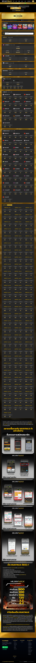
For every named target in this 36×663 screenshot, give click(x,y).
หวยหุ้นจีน (29, 641)
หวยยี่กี (15, 646)
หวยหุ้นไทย (29, 654)
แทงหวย (5, 424)
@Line (15, 657)
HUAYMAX (4, 616)
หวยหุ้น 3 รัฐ (29, 648)
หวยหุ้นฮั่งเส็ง (30, 644)
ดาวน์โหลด (28, 1)
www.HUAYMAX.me (20, 567)
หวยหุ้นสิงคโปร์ (30, 647)
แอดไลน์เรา (5, 647)
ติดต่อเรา (33, 1)
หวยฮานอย (5, 619)
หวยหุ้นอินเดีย (30, 651)
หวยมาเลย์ (15, 643)
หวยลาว (15, 641)
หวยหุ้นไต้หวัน (29, 643)
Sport (22, 1)
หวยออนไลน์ (13, 567)
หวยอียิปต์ (29, 653)
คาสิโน (19, 1)
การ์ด (25, 1)
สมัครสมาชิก (18, 10)
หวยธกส (22, 641)
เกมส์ (16, 1)
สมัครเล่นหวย (30, 423)
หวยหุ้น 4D (15, 648)
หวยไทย (15, 647)
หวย (13, 1)
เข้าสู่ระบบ (15, 8)
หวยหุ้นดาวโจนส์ (30, 650)
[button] (7, 20)
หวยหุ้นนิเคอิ (29, 646)
